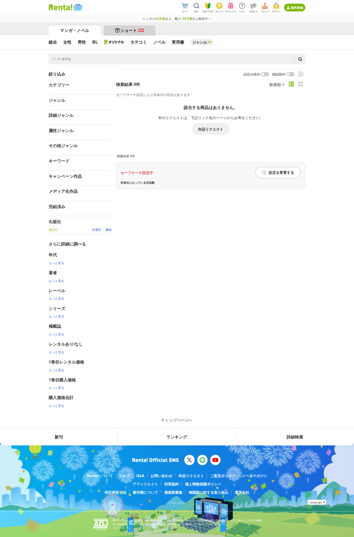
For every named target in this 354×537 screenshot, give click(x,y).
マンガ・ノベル (74, 30)
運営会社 (242, 492)
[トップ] (60, 7)
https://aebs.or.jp (122, 527)
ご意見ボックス (223, 475)
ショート (132, 30)
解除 (109, 229)
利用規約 (171, 483)
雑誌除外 (279, 74)
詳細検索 (295, 437)
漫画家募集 (173, 492)
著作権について (145, 492)
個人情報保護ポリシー (203, 483)
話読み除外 (251, 74)
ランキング (176, 437)
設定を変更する (281, 172)
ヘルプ (124, 475)
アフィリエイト (145, 483)
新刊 (59, 437)
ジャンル (200, 42)
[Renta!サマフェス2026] (77, 7)
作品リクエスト (210, 129)
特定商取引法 (115, 492)
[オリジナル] (114, 42)
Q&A (140, 475)
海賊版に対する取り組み (209, 492)
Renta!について (100, 475)
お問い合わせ (161, 475)
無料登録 (297, 7)
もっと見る (56, 262)
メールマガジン (254, 475)
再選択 (96, 229)
